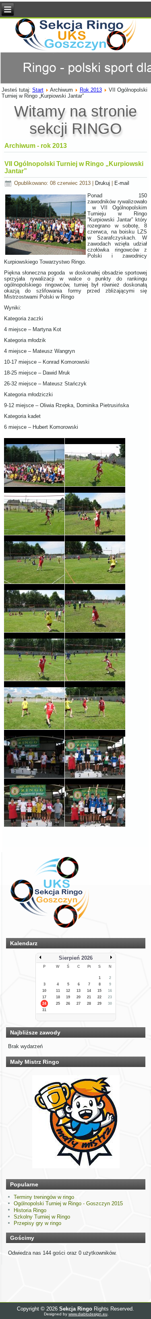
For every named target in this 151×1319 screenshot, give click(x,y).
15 (99, 991)
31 (44, 1010)
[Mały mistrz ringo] (76, 1168)
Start (37, 90)
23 (110, 997)
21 (89, 997)
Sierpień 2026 (76, 958)
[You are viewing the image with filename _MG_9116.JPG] (95, 462)
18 (58, 997)
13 (79, 991)
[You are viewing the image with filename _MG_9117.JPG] (34, 511)
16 (110, 991)
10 (44, 991)
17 (44, 997)
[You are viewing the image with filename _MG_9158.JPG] (34, 754)
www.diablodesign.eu (88, 1314)
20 (79, 997)
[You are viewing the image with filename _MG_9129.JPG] (95, 559)
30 (110, 1004)
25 (58, 1004)
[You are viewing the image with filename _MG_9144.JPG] (95, 657)
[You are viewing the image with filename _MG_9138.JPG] (95, 608)
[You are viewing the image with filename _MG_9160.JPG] (95, 754)
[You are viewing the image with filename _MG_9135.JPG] (34, 608)
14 (89, 991)
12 (68, 991)
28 (89, 1004)
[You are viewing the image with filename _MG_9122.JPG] (34, 559)
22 (99, 997)
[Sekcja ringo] (49, 929)
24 (44, 1004)
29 (99, 1004)
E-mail (121, 183)
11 (58, 991)
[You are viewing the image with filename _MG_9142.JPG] (34, 657)
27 (79, 1004)
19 (68, 997)
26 (68, 1004)
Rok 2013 (91, 90)
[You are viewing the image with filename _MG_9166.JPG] (95, 802)
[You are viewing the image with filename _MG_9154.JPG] (34, 705)
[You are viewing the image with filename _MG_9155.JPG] (95, 705)
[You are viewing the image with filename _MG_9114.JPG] (34, 462)
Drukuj (103, 183)
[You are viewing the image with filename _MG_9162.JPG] (34, 802)
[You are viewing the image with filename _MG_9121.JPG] (95, 511)
